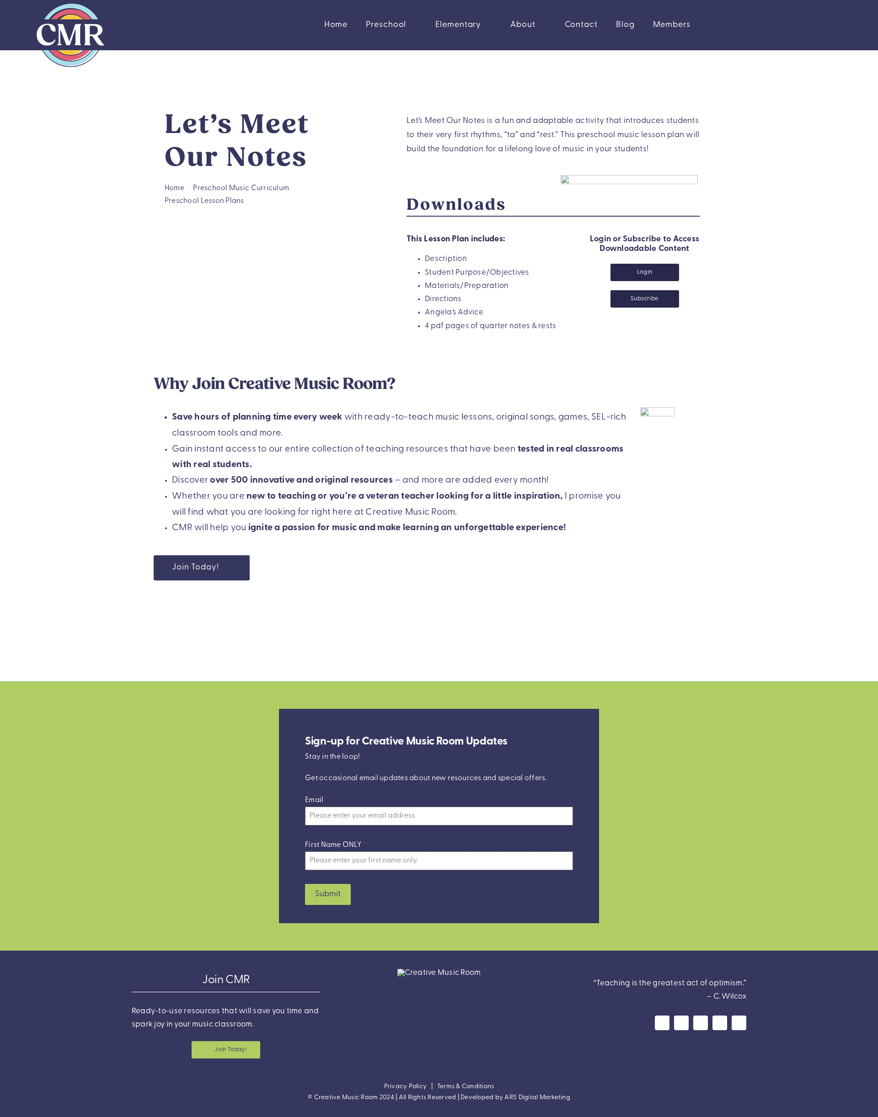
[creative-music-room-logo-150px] (70, 4)
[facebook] (662, 1023)
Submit (328, 894)
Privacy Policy (405, 1086)
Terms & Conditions (465, 1086)
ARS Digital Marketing (537, 1097)
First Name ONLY (335, 845)
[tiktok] (739, 1023)
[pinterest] (719, 1023)
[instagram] (681, 1023)
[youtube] (700, 1023)
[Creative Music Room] (439, 973)
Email (316, 800)
